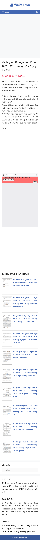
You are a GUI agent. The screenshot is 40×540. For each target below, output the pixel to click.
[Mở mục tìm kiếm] (37, 12)
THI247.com (22, 5)
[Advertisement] (20, 36)
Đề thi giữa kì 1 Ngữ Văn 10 (16, 76)
